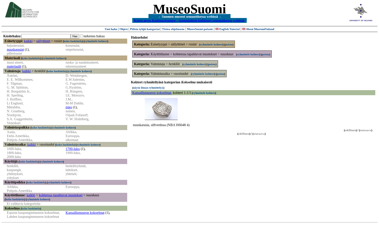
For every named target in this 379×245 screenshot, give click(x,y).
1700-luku (73, 149)
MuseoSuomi (189, 9)
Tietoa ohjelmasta (173, 29)
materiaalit (14, 66)
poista (228, 44)
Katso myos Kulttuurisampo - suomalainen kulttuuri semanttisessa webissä (189, 20)
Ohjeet (124, 29)
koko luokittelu (73, 41)
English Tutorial (229, 29)
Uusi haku (111, 29)
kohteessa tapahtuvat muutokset (60, 195)
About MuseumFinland (259, 29)
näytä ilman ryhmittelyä (148, 87)
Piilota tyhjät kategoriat (145, 29)
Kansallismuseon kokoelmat (85, 213)
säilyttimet (43, 41)
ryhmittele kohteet (96, 41)
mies (69, 107)
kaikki (28, 41)
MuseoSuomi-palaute (200, 29)
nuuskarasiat (15, 49)
